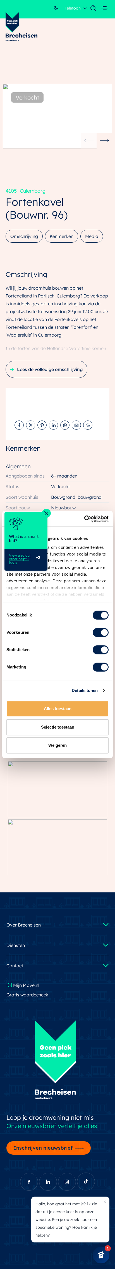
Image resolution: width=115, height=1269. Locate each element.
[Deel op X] (30, 425)
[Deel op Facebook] (19, 425)
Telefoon (72, 8)
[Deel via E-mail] (76, 425)
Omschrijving (24, 236)
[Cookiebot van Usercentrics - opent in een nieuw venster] (84, 519)
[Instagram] (67, 1182)
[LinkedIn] (48, 1182)
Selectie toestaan (57, 727)
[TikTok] (86, 1181)
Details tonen (85, 690)
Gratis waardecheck (27, 995)
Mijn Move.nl (25, 985)
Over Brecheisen (23, 925)
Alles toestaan (57, 708)
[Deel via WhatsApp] (65, 425)
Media (91, 236)
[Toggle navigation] (90, 8)
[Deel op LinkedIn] (53, 425)
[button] (104, 140)
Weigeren (57, 745)
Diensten (15, 945)
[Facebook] (29, 1182)
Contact (14, 965)
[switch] (101, 632)
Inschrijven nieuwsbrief (43, 1148)
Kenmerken (61, 236)
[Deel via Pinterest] (42, 425)
